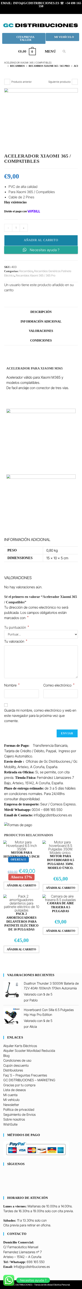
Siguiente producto (59, 81)
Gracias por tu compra (19, 1085)
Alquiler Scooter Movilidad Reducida (29, 1051)
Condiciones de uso (17, 1060)
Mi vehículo (11, 1100)
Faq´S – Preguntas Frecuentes (25, 1075)
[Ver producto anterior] (7, 82)
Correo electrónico (59, 685)
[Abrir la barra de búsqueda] (61, 51)
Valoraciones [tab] (41, 331)
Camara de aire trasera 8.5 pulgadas (60, 907)
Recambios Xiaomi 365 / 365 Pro (35, 275)
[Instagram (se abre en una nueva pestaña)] (42, 10)
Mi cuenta (10, 1095)
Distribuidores (13, 1070)
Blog (6, 1056)
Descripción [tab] (41, 312)
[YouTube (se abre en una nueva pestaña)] (48, 10)
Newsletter (11, 1105)
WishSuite (10, 1124)
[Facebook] (4, 1177)
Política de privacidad (18, 1109)
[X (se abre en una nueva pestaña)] (29, 10)
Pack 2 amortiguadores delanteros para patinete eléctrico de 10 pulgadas (21, 921)
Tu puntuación (16, 627)
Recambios (26, 271)
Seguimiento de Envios (19, 1114)
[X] (4, 1172)
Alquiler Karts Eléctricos (20, 1046)
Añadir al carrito (41, 240)
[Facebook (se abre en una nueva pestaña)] (35, 10)
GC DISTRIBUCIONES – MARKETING (29, 1080)
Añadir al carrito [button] (21, 885)
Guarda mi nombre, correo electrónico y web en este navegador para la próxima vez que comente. (40, 715)
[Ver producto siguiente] (75, 82)
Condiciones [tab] (41, 340)
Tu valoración (15, 641)
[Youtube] (4, 1187)
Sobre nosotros (14, 1119)
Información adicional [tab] (41, 321)
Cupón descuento (16, 1065)
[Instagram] (4, 1182)
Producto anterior (21, 81)
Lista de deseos (14, 1090)
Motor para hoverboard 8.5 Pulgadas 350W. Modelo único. (60, 862)
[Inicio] (5, 66)
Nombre (12, 685)
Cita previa (11, 1225)
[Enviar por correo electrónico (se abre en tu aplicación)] (54, 10)
